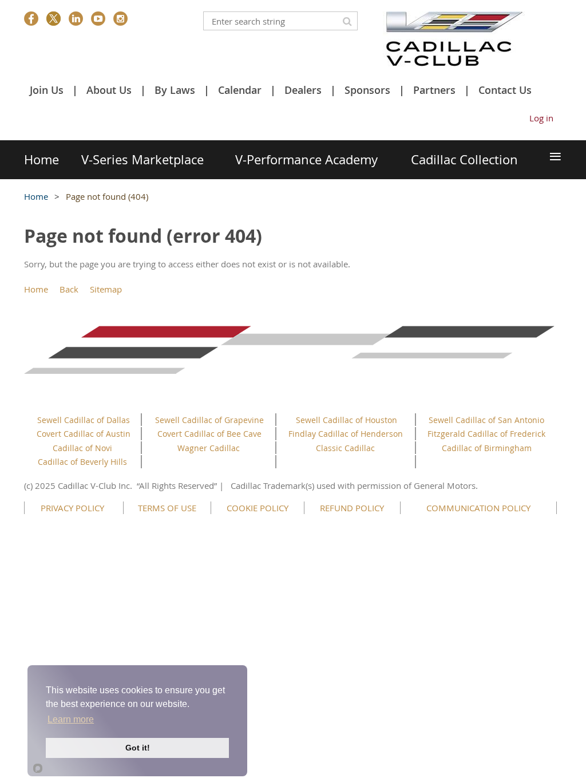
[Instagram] (120, 18)
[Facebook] (31, 18)
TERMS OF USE (167, 508)
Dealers (303, 90)
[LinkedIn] (76, 18)
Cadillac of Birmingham (487, 448)
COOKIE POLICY (257, 508)
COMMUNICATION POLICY (478, 508)
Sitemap (106, 289)
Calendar (240, 90)
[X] (53, 18)
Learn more (70, 719)
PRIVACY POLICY (72, 508)
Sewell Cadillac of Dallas (83, 419)
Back (69, 289)
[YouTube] (98, 18)
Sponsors (367, 90)
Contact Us (505, 90)
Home (36, 196)
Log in (541, 118)
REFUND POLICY (352, 508)
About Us (109, 90)
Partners (434, 90)
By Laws (175, 90)
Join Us (47, 90)
